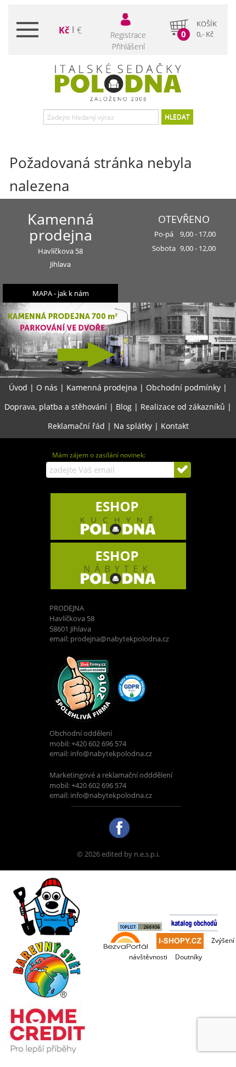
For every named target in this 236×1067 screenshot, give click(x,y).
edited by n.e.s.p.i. (131, 854)
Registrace (128, 35)
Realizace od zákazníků (183, 406)
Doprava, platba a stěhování (55, 406)
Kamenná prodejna (101, 387)
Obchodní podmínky (183, 387)
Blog (124, 406)
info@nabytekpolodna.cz (111, 753)
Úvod (18, 387)
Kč (64, 30)
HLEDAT (177, 116)
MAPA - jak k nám (60, 293)
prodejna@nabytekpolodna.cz (119, 639)
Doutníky (188, 957)
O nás (47, 387)
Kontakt (175, 426)
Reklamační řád (76, 426)
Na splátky (133, 426)
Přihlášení (128, 46)
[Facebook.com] (118, 827)
